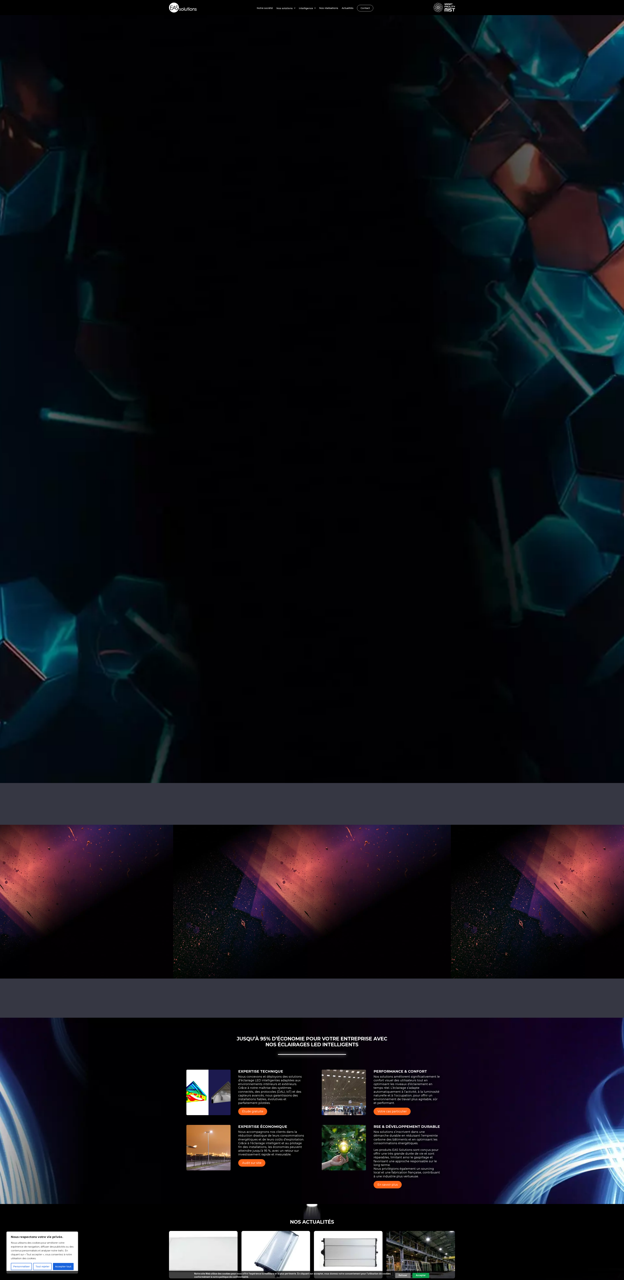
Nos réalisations (328, 8)
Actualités (347, 8)
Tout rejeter (42, 1266)
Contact (365, 8)
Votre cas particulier (392, 1111)
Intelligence (306, 8)
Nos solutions (284, 8)
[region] (42, 1253)
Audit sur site (251, 1163)
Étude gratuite (252, 1111)
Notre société (265, 8)
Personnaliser (21, 1266)
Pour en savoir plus (232, 1006)
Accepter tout (63, 1266)
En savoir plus (387, 1184)
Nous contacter (312, 412)
